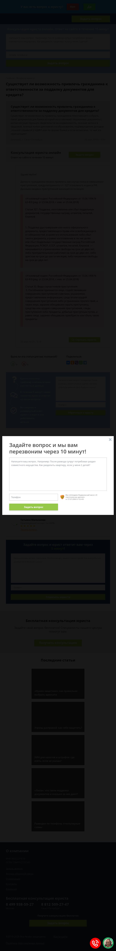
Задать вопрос (33, 507)
